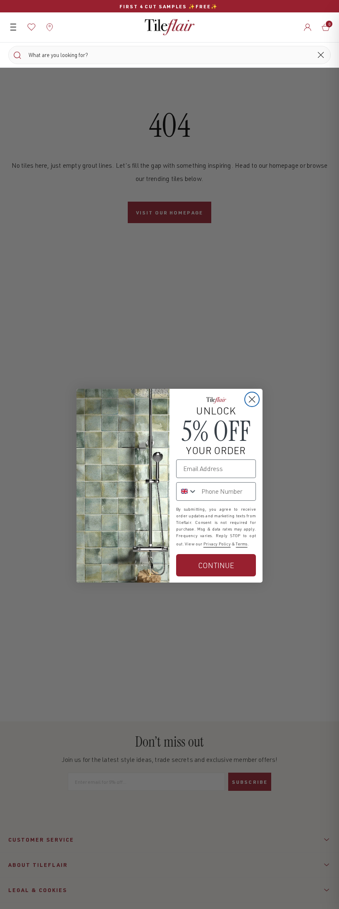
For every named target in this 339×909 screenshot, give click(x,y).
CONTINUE (216, 565)
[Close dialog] (252, 399)
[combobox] (187, 491)
